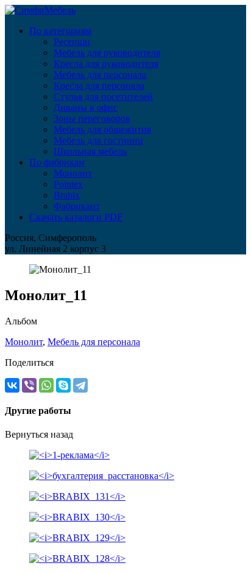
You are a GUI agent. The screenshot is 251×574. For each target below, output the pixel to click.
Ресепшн (72, 42)
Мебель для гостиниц (98, 140)
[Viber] (29, 385)
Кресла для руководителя (106, 63)
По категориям (60, 31)
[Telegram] (80, 385)
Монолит (73, 173)
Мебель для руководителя (107, 52)
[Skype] (63, 385)
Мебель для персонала (100, 74)
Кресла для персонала (99, 85)
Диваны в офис (86, 107)
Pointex (68, 184)
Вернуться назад (39, 434)
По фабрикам (57, 162)
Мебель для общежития (102, 129)
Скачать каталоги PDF (75, 217)
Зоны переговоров (92, 118)
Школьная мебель (90, 151)
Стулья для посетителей (103, 96)
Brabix (67, 195)
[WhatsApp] (46, 385)
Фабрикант (77, 206)
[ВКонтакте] (12, 385)
